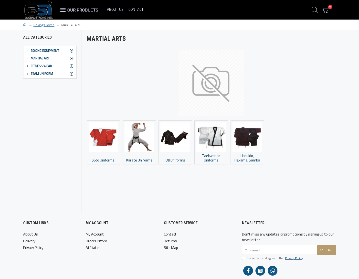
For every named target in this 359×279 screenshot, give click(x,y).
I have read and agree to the (275, 258)
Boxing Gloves (43, 24)
